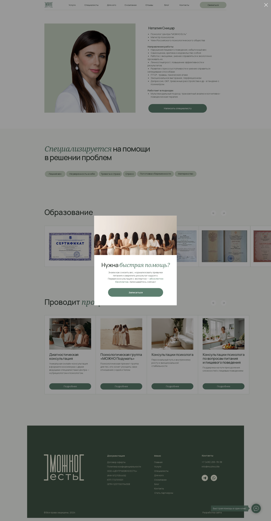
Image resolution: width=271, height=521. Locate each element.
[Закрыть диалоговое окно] (266, 5)
